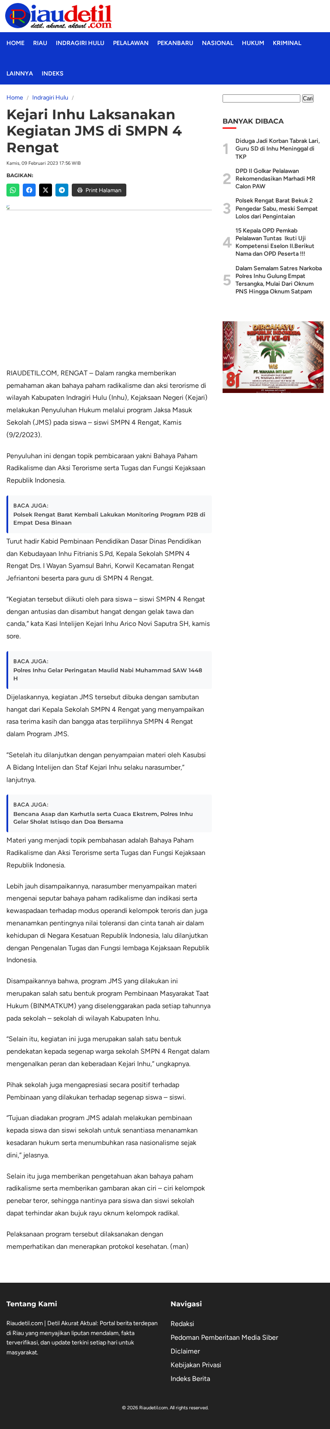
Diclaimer (185, 1351)
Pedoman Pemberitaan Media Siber (224, 1337)
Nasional (217, 43)
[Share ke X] (45, 190)
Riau (40, 43)
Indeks (53, 73)
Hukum (253, 43)
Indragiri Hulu (80, 43)
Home (15, 43)
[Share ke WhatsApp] (12, 190)
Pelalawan (131, 43)
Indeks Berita (190, 1379)
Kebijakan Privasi (196, 1365)
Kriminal (287, 43)
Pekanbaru (175, 43)
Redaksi (182, 1324)
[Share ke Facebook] (29, 190)
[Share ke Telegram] (61, 190)
